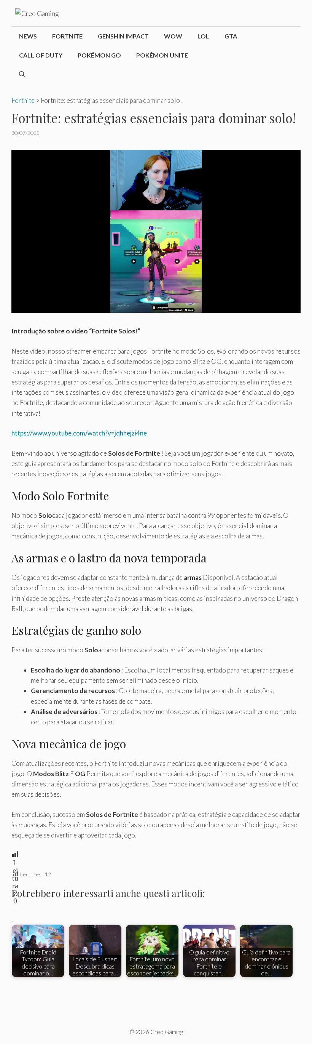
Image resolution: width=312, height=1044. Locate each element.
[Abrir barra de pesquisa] (22, 74)
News (28, 36)
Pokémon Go (99, 55)
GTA (230, 36)
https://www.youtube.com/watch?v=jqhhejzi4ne (79, 433)
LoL (203, 36)
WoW (173, 36)
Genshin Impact (123, 36)
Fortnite (67, 36)
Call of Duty (40, 55)
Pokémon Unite (162, 55)
